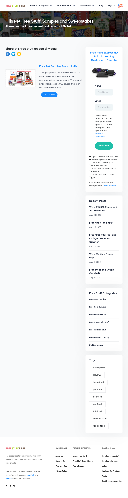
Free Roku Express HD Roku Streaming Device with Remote (104, 57)
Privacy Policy (61, 471)
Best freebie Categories (112, 481)
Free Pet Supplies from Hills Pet (59, 66)
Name (98, 86)
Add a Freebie (78, 466)
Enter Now (104, 146)
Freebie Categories (39, 6)
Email (98, 101)
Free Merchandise (97, 299)
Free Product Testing (99, 338)
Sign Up (111, 6)
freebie (8, 478)
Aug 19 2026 (95, 262)
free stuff (30, 475)
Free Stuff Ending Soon (82, 461)
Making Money (96, 345)
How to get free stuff (110, 456)
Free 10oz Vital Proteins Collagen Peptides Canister (102, 238)
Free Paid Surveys (97, 307)
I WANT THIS (49, 95)
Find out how (110, 186)
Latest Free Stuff (80, 456)
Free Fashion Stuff (97, 330)
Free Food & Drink (97, 315)
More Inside (85, 6)
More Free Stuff (64, 6)
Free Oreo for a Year (100, 223)
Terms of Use (61, 466)
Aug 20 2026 (95, 215)
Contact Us (60, 461)
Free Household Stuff (99, 322)
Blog (101, 6)
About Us (59, 456)
